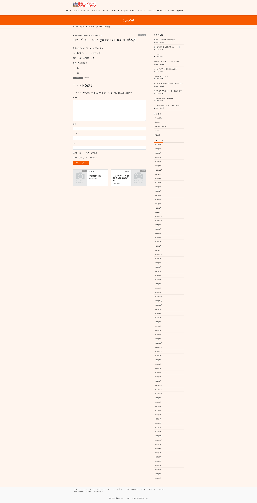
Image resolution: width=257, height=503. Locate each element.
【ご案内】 (157, 54)
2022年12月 (158, 296)
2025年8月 (158, 182)
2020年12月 (158, 385)
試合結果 (142, 35)
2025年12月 (158, 170)
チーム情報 (158, 118)
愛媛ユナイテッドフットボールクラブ (86, 489)
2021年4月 (158, 368)
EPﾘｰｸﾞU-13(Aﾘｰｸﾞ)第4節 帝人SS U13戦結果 (121, 178)
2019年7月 (158, 453)
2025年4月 (158, 195)
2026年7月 (158, 149)
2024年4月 (158, 237)
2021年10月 (158, 351)
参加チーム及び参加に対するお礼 (164, 40)
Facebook (162, 489)
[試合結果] (139, 174)
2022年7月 (158, 318)
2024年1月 (158, 246)
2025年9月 (158, 178)
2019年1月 (158, 478)
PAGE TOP (249, 486)
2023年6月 (158, 271)
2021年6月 (158, 364)
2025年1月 (158, 208)
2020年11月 (158, 389)
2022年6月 (158, 322)
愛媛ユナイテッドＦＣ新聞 (82, 491)
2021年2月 (158, 377)
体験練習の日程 (95, 176)
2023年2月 (158, 288)
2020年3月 (158, 423)
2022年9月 (158, 309)
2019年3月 (158, 469)
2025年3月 (158, 199)
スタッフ (143, 489)
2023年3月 (158, 284)
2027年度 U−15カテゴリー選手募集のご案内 (168, 83)
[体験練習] (80, 174)
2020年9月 (158, 398)
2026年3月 (158, 161)
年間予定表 (97, 491)
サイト (75, 143)
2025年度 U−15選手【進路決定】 (164, 98)
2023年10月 (158, 254)
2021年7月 (158, 360)
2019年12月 (158, 436)
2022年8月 (158, 313)
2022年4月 (158, 330)
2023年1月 (158, 292)
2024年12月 (158, 212)
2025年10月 (158, 174)
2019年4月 (158, 465)
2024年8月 (158, 229)
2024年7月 (158, 233)
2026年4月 (158, 157)
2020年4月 (158, 419)
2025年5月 (158, 191)
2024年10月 (158, 220)
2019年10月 (158, 440)
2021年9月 (158, 356)
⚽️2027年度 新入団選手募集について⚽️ (167, 47)
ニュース (115, 489)
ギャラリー (152, 489)
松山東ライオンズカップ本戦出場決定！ (166, 61)
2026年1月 (158, 166)
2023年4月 (158, 280)
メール (76, 134)
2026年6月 (158, 153)
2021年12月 (158, 343)
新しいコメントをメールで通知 (85, 153)
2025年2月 (158, 204)
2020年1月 (158, 432)
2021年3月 (158, 372)
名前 (75, 124)
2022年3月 (158, 334)
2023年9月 (158, 258)
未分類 (157, 130)
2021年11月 (158, 347)
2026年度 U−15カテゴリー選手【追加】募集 (168, 91)
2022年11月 (158, 301)
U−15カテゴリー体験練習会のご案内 (165, 69)
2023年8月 (158, 263)
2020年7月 (158, 406)
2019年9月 (158, 444)
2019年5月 (158, 461)
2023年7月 (158, 267)
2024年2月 (158, 242)
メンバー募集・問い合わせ (129, 489)
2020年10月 (158, 394)
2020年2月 (158, 427)
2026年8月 (158, 144)
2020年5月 (158, 415)
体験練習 (157, 122)
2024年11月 (158, 216)
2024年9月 (158, 225)
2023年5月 (158, 275)
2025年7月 (158, 187)
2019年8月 (158, 448)
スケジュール (105, 489)
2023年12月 (158, 250)
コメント (76, 98)
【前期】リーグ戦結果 (161, 76)
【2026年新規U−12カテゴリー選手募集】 (167, 105)
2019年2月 (158, 474)
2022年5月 (158, 326)
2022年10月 (158, 305)
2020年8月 (158, 402)
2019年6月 (158, 457)
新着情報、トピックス (162, 126)
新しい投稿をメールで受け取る (85, 158)
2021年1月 (158, 381)
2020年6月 (158, 410)
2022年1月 (158, 339)
